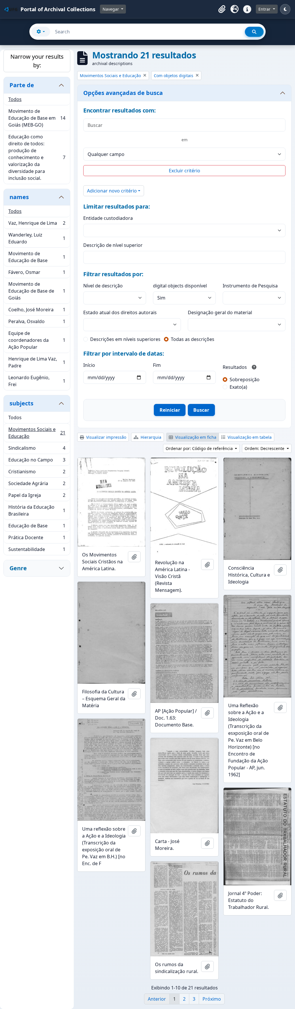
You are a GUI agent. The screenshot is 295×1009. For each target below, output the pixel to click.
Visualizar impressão (105, 437)
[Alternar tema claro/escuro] (285, 9)
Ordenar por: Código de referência (200, 448)
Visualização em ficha (195, 437)
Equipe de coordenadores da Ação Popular (36, 340)
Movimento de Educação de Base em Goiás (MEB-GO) (36, 118)
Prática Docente (36, 538)
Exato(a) (238, 387)
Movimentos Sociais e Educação (36, 432)
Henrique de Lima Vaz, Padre (36, 362)
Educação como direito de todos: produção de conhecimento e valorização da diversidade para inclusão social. (36, 157)
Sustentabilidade (36, 550)
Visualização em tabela (249, 437)
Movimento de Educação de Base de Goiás (36, 291)
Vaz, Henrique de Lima (36, 224)
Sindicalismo (36, 449)
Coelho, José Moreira (36, 311)
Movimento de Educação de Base (36, 257)
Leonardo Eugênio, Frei (36, 381)
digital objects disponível (180, 286)
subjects (21, 403)
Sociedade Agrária (36, 484)
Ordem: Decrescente (265, 448)
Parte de (22, 85)
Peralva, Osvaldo (36, 322)
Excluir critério (184, 170)
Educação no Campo (36, 461)
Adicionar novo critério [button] (112, 191)
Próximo (212, 999)
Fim (157, 365)
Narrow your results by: (37, 61)
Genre (18, 568)
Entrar (265, 9)
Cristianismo (36, 473)
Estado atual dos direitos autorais (120, 312)
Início (89, 365)
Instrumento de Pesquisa (250, 286)
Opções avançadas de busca (123, 93)
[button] (221, 9)
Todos (15, 99)
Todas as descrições (192, 339)
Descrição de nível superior (113, 245)
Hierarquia (150, 437)
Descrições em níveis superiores (125, 339)
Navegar (111, 9)
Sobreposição (245, 379)
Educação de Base (36, 527)
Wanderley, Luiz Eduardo (36, 238)
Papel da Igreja (36, 496)
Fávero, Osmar (36, 273)
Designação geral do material (220, 312)
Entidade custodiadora (108, 218)
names (19, 197)
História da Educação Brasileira (36, 510)
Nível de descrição (103, 286)
